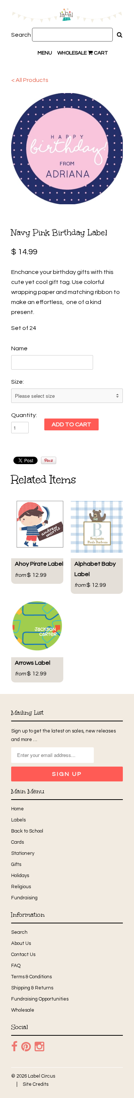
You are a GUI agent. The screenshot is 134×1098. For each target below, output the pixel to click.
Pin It (48, 460)
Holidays (20, 875)
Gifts (16, 864)
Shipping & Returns (32, 987)
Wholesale (72, 53)
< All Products (29, 80)
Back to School (27, 831)
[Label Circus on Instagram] (39, 1046)
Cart (100, 53)
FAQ (15, 965)
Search (21, 35)
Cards (17, 842)
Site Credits (35, 1084)
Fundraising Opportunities (39, 999)
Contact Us (23, 954)
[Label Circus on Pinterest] (26, 1046)
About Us (21, 943)
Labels (18, 820)
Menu (45, 53)
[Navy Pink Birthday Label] (67, 148)
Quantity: (24, 415)
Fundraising (24, 897)
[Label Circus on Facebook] (14, 1046)
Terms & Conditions (31, 976)
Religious (21, 886)
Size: (17, 382)
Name (19, 348)
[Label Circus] (67, 17)
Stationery (22, 853)
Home (17, 808)
